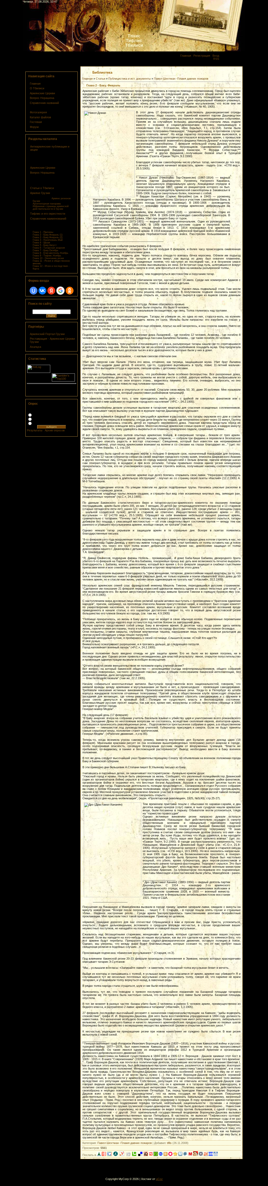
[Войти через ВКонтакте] (42, 291)
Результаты (34, 430)
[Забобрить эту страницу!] (146, 1154)
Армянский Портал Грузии (47, 334)
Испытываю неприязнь (48, 423)
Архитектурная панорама (47, 203)
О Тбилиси (37, 88)
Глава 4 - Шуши (41, 242)
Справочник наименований (48, 218)
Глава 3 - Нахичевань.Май (48, 240)
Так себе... (40, 418)
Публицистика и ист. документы (129, 78)
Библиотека (38, 107)
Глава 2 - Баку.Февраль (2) (48, 237)
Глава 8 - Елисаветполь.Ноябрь (50, 253)
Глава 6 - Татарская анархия (49, 247)
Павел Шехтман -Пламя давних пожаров (181, 78)
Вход (216, 55)
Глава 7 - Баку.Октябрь (45, 250)
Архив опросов (55, 430)
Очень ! (38, 414)
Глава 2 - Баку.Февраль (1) (48, 234)
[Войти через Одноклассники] (70, 291)
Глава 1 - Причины (43, 232)
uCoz (159, 1179)
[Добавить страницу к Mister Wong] (195, 1154)
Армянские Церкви (42, 93)
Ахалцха (35, 346)
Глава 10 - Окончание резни (48, 258)
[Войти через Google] (60, 290)
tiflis (169, 1142)
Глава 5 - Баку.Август (45, 245)
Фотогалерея (38, 112)
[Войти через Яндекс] (51, 291)
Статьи (100, 78)
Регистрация (201, 55)
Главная (185, 55)
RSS (216, 58)
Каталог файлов (40, 117)
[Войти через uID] (33, 291)
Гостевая (36, 122)
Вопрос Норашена (42, 97)
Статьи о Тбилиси (42, 188)
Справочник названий (44, 102)
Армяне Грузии (40, 193)
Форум (34, 126)
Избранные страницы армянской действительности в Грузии (51, 207)
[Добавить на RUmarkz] (161, 1154)
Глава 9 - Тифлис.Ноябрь (47, 255)
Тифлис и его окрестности (47, 213)
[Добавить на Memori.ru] (170, 1154)
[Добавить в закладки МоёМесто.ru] (180, 1154)
